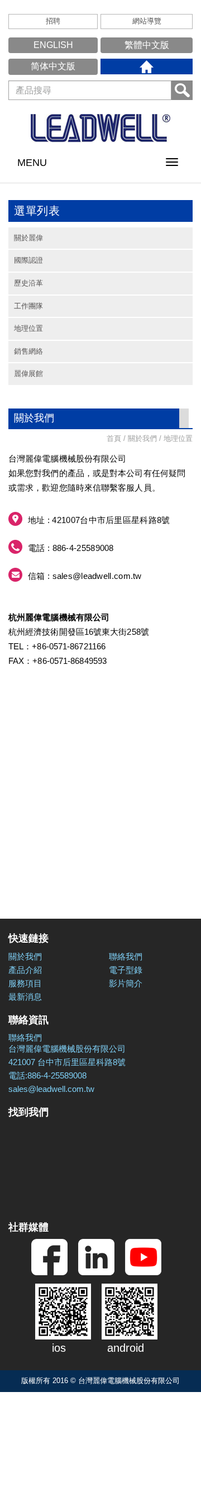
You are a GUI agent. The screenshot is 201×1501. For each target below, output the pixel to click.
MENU (32, 162)
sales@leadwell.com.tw (97, 576)
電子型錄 (125, 970)
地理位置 (28, 328)
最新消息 (25, 996)
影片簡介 (125, 983)
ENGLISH (53, 45)
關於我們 (25, 956)
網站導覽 (146, 21)
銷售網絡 (28, 351)
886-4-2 (67, 548)
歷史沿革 (28, 283)
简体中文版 (53, 66)
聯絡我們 (125, 956)
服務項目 (25, 983)
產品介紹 (25, 970)
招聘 (53, 21)
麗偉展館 (28, 373)
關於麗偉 (28, 238)
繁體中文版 (147, 45)
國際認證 (28, 260)
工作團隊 (28, 306)
